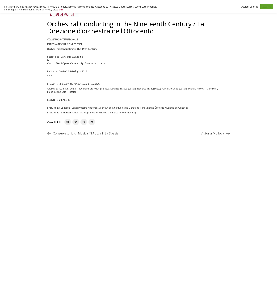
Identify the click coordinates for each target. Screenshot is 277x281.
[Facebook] (67, 122)
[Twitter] (75, 122)
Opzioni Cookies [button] (249, 6)
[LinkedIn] (91, 122)
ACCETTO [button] (266, 6)
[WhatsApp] (83, 122)
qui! (61, 9)
